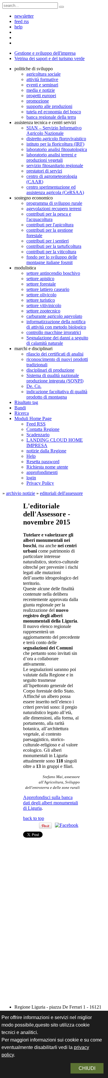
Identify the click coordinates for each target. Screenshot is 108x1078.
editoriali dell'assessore (61, 493)
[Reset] (61, 7)
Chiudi (87, 1068)
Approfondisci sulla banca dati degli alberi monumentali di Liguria (50, 803)
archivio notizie (20, 493)
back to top (33, 818)
